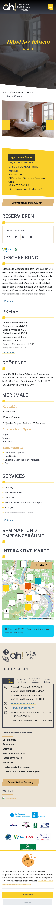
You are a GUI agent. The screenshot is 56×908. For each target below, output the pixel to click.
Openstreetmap (36, 618)
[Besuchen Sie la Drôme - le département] (39, 817)
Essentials (8, 744)
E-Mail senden (16, 174)
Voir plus (8, 301)
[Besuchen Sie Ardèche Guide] (13, 827)
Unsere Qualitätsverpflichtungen (21, 771)
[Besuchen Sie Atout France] (44, 825)
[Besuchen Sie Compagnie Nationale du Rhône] (30, 837)
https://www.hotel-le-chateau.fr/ (26, 189)
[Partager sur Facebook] (8, 237)
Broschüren (9, 740)
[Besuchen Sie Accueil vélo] (35, 827)
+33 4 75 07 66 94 (19, 185)
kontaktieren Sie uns (23, 703)
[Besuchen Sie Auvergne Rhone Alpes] (20, 817)
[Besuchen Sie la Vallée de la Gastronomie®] (43, 840)
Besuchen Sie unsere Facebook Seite (26, 180)
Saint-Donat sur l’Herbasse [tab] (34, 681)
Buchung (7, 748)
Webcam (8, 762)
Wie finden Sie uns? (14, 753)
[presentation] (6, 125)
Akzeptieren (27, 894)
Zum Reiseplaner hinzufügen (28, 202)
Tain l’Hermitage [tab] (8, 681)
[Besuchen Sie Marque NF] (8, 839)
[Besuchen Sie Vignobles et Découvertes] (28, 847)
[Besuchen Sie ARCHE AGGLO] (26, 828)
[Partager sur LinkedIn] (23, 237)
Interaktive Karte (12, 758)
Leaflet (24, 618)
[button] (42, 585)
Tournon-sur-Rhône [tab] (21, 681)
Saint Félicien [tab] (47, 681)
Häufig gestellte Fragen (16, 767)
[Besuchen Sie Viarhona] (19, 838)
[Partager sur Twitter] (16, 237)
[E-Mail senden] (31, 237)
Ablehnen (27, 902)
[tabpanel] (28, 704)
